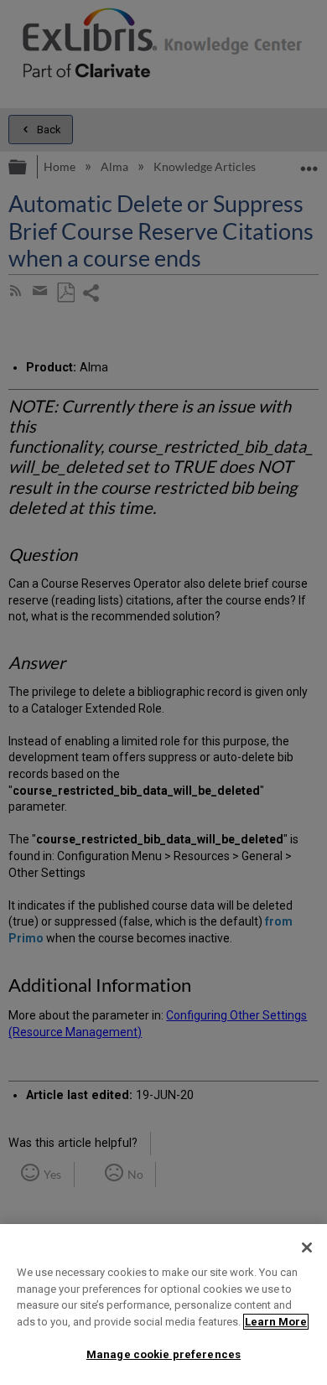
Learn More (276, 1321)
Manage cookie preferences (163, 1354)
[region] (163, 1304)
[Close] (306, 1247)
